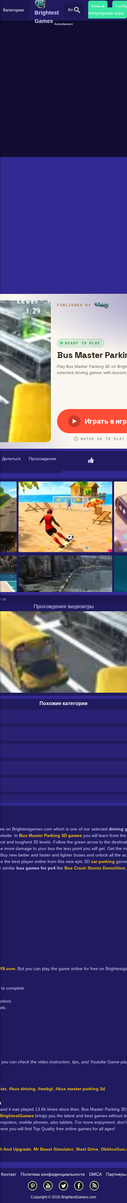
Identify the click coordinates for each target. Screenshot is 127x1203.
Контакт (8, 1174)
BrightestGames (17, 1115)
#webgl (45, 1088)
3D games (71, 835)
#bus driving (22, 1088)
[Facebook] (78, 1185)
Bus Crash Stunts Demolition (94, 867)
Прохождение (42, 458)
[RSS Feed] (94, 1185)
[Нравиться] (91, 461)
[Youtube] (48, 1185)
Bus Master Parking (39, 835)
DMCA (95, 1174)
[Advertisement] (63, 90)
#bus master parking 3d (80, 1088)
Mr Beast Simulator (53, 1149)
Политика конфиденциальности (53, 1174)
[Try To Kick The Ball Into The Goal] (65, 517)
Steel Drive (87, 1149)
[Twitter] (63, 1185)
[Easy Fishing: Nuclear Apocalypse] (65, 591)
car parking (102, 861)
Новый (97, 6)
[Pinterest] (32, 1185)
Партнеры (116, 1174)
